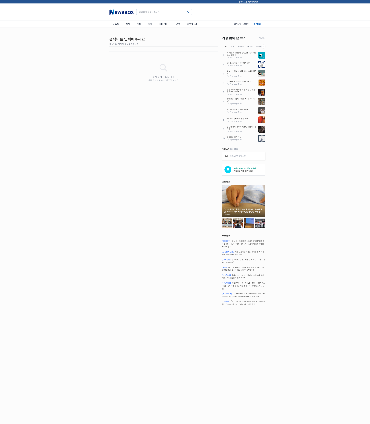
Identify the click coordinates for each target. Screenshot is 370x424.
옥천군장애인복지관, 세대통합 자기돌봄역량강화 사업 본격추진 (243, 253)
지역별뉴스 (260, 46)
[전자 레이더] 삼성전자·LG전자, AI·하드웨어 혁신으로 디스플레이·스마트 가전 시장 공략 (243, 302)
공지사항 (237, 24)
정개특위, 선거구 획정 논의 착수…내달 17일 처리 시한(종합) (243, 260)
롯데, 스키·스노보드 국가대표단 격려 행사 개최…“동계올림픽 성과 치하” (243, 276)
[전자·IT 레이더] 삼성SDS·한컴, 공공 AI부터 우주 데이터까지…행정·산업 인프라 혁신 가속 (243, 294)
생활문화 (241, 46)
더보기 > (262, 38)
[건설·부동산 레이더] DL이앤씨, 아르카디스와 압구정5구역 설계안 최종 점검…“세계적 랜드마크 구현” (243, 286)
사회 (225, 46)
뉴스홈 (116, 24)
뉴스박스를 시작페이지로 (248, 2)
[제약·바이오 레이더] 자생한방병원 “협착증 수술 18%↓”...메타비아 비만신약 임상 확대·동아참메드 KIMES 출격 (243, 244)
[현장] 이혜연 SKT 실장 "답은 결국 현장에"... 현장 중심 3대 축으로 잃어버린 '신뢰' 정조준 (243, 268)
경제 (232, 46)
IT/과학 (250, 46)
